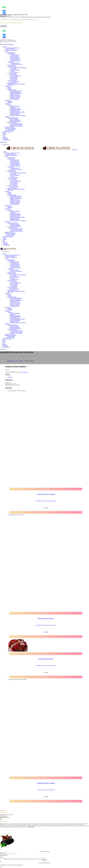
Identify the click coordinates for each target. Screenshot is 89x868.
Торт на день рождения (49, 789)
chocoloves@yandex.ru (11, 40)
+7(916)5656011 (3, 25)
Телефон (2, 854)
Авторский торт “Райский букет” (46, 658)
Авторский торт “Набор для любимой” (46, 783)
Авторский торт (24, 372)
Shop (17, 360)
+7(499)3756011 (3, 26)
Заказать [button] (46, 489)
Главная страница (11, 360)
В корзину (8, 374)
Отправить (44, 860)
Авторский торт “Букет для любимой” (46, 494)
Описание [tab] (10, 377)
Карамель (21, 360)
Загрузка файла (3, 855)
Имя (1, 852)
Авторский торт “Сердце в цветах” (46, 618)
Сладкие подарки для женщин (49, 500)
